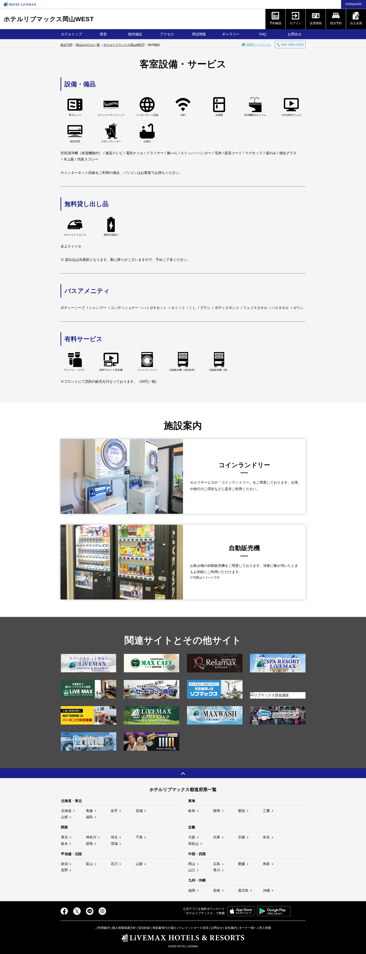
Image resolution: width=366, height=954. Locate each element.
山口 (191, 870)
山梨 (139, 864)
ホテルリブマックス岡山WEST (49, 18)
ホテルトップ (71, 34)
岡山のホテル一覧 (88, 45)
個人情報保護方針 (124, 928)
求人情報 (265, 928)
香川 (216, 870)
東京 (64, 837)
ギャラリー (231, 34)
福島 (89, 817)
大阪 (191, 837)
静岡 (216, 811)
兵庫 (216, 837)
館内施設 (135, 34)
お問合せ (295, 34)
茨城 (114, 844)
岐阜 (191, 811)
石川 (114, 864)
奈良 (266, 837)
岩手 (114, 811)
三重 (266, 811)
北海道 (66, 811)
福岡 (191, 890)
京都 (241, 837)
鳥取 (266, 864)
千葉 (139, 837)
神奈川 (91, 837)
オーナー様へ (248, 928)
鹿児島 (243, 890)
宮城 (139, 811)
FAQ (262, 34)
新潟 (64, 864)
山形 (64, 817)
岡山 (191, 864)
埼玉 (114, 837)
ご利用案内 (102, 928)
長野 (64, 870)
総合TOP (66, 45)
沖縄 (266, 890)
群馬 (89, 844)
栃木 (64, 844)
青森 (89, 811)
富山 (89, 864)
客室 (103, 34)
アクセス (167, 34)
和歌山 (193, 844)
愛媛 (241, 864)
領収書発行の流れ (164, 928)
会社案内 (231, 928)
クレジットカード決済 (193, 928)
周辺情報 (199, 34)
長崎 (216, 890)
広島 (216, 864)
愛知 (241, 811)
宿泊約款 (144, 928)
